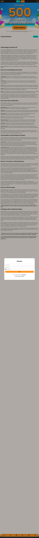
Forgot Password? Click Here (19, 276)
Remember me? (8, 269)
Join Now (19, 274)
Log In (19, 271)
